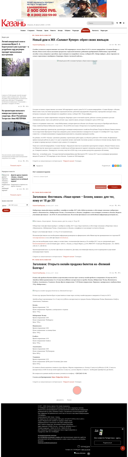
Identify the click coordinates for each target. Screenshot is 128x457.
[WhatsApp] (118, 166)
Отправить (115, 187)
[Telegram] (120, 166)
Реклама (39, 30)
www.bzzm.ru (64, 238)
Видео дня (104, 30)
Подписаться (107, 443)
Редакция (75, 30)
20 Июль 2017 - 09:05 (52, 205)
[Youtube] (120, 23)
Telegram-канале (68, 161)
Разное (69, 400)
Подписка (85, 30)
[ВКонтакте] (113, 166)
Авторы (60, 30)
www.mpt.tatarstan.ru (39, 238)
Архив (46, 30)
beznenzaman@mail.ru (40, 243)
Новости (53, 30)
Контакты (95, 30)
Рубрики (67, 30)
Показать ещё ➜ (15, 165)
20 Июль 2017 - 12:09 (52, 45)
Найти (6, 210)
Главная (23, 30)
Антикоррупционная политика (47, 435)
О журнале (31, 30)
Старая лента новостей (42, 35)
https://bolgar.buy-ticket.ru (60, 377)
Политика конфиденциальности (47, 443)
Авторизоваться (101, 187)
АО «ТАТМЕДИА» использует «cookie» (49, 437)
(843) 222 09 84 (85, 449)
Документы (60, 400)
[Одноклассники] (116, 166)
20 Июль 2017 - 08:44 (52, 273)
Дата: (4, 206)
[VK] (117, 23)
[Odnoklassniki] (124, 23)
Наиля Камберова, (39, 45)
